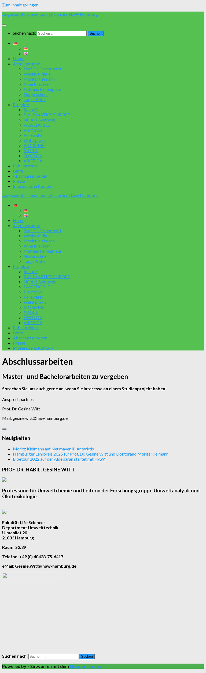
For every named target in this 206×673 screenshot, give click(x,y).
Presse (19, 181)
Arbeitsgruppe (26, 63)
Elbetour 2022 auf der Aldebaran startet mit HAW (59, 458)
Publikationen (26, 165)
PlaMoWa (33, 130)
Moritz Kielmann (39, 78)
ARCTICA (33, 160)
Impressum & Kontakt (33, 186)
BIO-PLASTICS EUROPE (47, 114)
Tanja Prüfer (35, 99)
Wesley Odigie (37, 73)
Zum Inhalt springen (20, 4)
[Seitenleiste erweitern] (4, 429)
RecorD (31, 109)
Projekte (21, 104)
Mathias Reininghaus (43, 89)
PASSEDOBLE (37, 124)
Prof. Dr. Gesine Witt (42, 68)
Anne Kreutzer (37, 84)
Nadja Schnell (36, 94)
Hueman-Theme (86, 666)
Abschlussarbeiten (30, 175)
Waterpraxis (35, 140)
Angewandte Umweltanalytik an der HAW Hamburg (50, 14)
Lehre (18, 170)
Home (18, 58)
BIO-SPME (34, 145)
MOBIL (31, 150)
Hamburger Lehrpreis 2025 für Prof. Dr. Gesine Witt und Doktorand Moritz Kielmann (90, 453)
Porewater (33, 135)
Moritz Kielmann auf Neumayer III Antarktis (53, 448)
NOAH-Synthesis (40, 119)
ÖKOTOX (33, 155)
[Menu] (4, 25)
